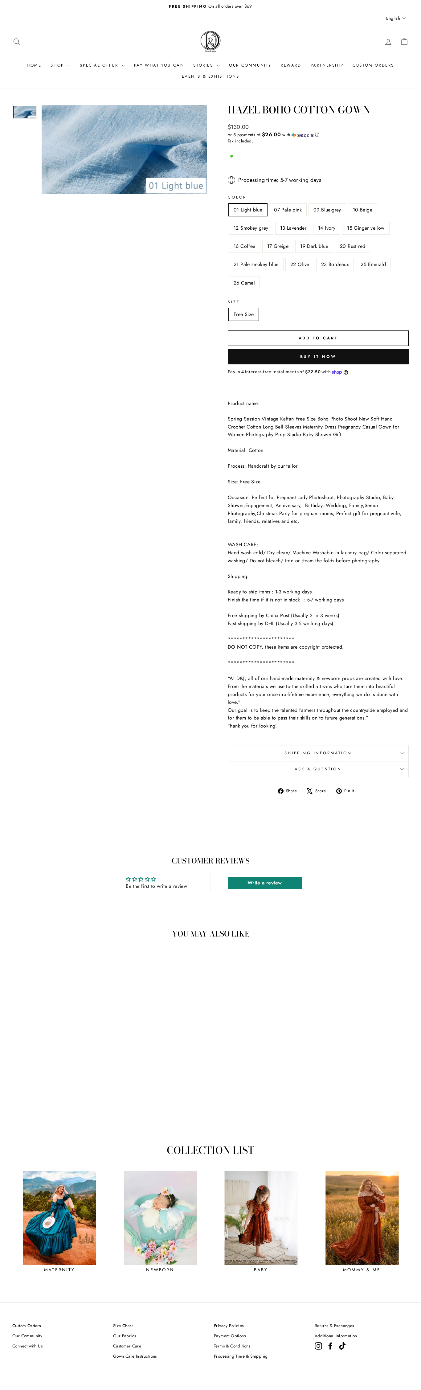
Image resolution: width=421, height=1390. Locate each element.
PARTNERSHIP (327, 65)
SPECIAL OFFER (100, 65)
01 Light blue (248, 209)
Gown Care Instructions (135, 1356)
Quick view (59, 1086)
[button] (318, 135)
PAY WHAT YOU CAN (159, 65)
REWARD (291, 65)
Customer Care (127, 1346)
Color (237, 197)
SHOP (58, 65)
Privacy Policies (228, 1325)
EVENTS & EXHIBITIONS (210, 76)
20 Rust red (352, 246)
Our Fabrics (124, 1336)
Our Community (27, 1336)
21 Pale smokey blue (256, 264)
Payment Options (230, 1336)
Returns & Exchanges (334, 1325)
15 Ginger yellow (365, 228)
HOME (34, 65)
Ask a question (318, 769)
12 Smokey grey (251, 228)
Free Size (244, 314)
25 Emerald (373, 264)
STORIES (204, 65)
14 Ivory (326, 228)
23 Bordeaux (335, 264)
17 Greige (278, 246)
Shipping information (318, 753)
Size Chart (123, 1325)
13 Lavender (293, 228)
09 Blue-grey (327, 209)
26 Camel (244, 282)
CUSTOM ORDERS (373, 65)
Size (234, 302)
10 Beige (362, 209)
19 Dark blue (314, 246)
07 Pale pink (288, 209)
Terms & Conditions (232, 1346)
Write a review (264, 882)
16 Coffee (244, 246)
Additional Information (336, 1336)
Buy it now (318, 356)
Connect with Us (27, 1346)
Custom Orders (26, 1325)
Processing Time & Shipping (241, 1356)
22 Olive (299, 264)
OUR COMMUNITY (250, 65)
